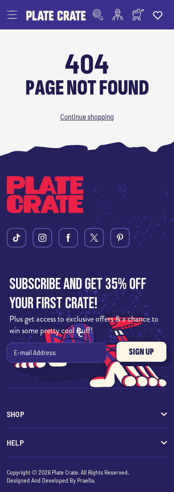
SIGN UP (141, 351)
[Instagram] (42, 238)
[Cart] (138, 15)
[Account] (118, 15)
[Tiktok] (16, 238)
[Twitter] (94, 238)
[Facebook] (68, 238)
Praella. (86, 480)
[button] (12, 14)
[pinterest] (120, 238)
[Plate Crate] (56, 15)
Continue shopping (87, 116)
